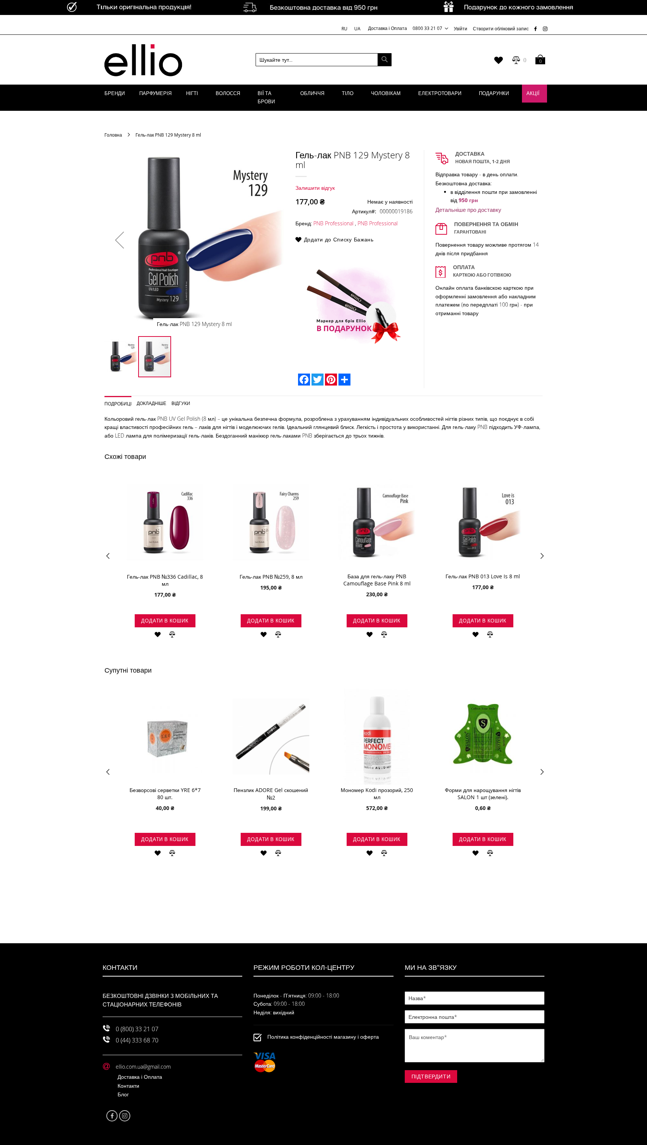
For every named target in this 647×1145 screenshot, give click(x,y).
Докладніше (151, 403)
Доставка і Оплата (387, 28)
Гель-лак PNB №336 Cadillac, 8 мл (165, 580)
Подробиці (117, 403)
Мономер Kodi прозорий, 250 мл (377, 793)
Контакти (128, 1085)
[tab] (120, 401)
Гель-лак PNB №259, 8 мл (271, 576)
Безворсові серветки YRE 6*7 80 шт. (165, 793)
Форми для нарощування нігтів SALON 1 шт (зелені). (483, 793)
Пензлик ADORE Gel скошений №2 (271, 793)
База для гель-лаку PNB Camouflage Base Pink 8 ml (377, 580)
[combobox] (324, 59)
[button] (119, 240)
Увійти (460, 28)
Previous (107, 558)
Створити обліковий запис (501, 28)
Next (540, 558)
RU (345, 28)
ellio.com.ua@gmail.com (143, 1066)
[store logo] (143, 60)
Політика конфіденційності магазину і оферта (323, 1036)
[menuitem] (114, 94)
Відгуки (180, 403)
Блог (123, 1094)
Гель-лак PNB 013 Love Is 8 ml (483, 576)
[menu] (323, 98)
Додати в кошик (164, 620)
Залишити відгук (315, 187)
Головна (113, 135)
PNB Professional (333, 223)
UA (357, 28)
